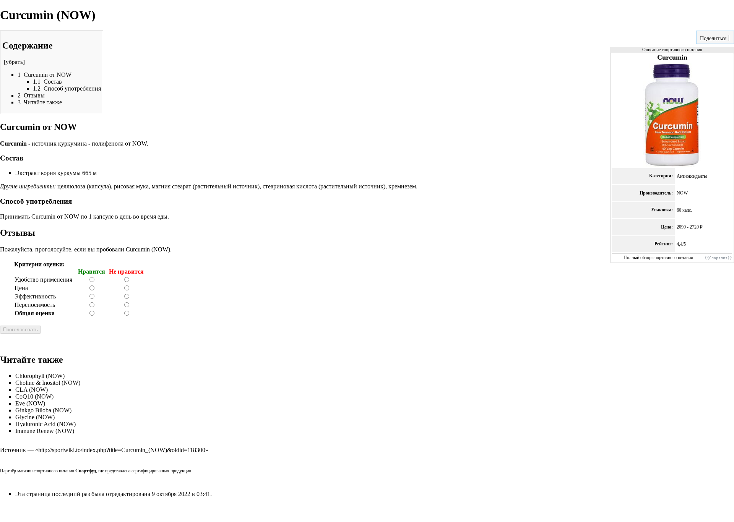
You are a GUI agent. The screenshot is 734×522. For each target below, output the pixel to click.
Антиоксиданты (692, 176)
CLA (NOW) (31, 389)
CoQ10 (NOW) (34, 396)
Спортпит (718, 258)
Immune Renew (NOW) (44, 431)
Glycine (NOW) (35, 417)
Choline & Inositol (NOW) (47, 382)
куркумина (72, 143)
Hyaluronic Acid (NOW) (45, 424)
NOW (682, 193)
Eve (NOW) (30, 403)
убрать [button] (14, 62)
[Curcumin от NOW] (672, 115)
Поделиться (712, 38)
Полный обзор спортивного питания (658, 257)
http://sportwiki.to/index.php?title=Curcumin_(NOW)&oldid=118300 (121, 450)
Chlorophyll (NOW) (40, 376)
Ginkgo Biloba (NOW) (43, 410)
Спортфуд (85, 470)
